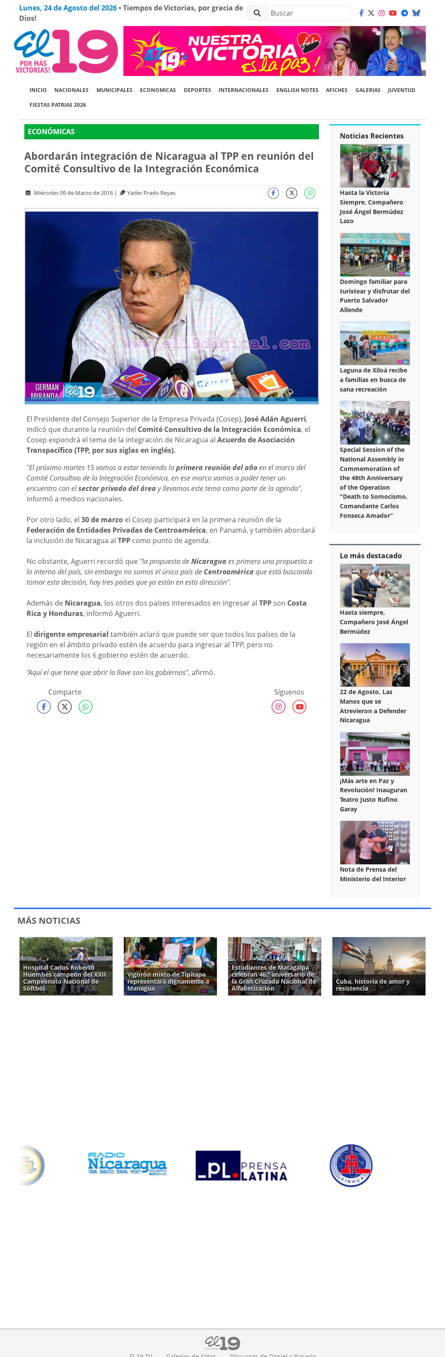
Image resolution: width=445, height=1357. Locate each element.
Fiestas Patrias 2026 (58, 105)
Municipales (114, 90)
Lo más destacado (371, 555)
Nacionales (71, 90)
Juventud (401, 90)
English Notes (297, 90)
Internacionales (244, 90)
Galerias (368, 90)
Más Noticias (48, 920)
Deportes (197, 90)
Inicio (38, 90)
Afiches (337, 90)
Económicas (51, 131)
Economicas (158, 90)
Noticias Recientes (372, 136)
